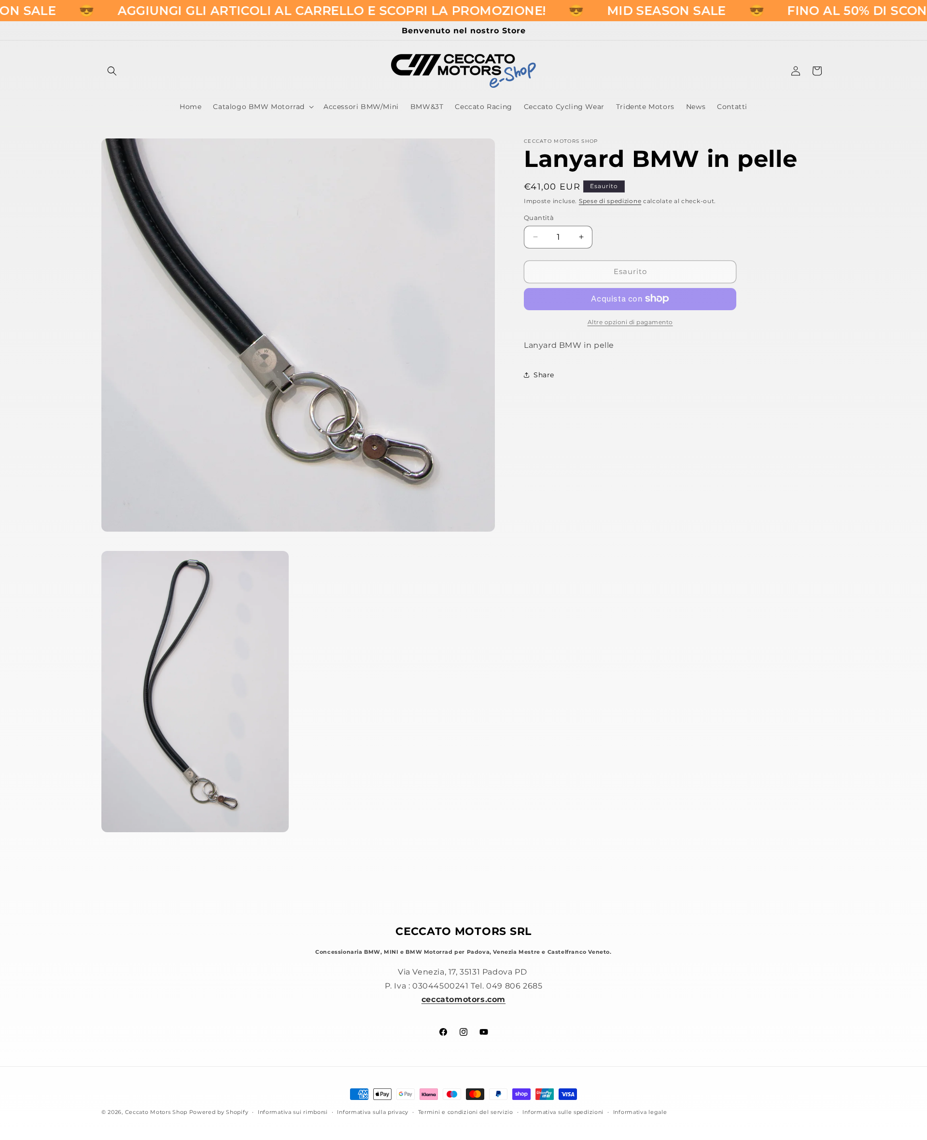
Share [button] (544, 375)
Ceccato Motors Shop (156, 1112)
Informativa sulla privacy (372, 1111)
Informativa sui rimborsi (293, 1111)
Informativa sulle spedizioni (563, 1111)
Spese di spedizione (610, 201)
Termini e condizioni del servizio (465, 1111)
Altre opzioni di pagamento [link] (630, 321)
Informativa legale (640, 1111)
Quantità (539, 217)
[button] (112, 71)
